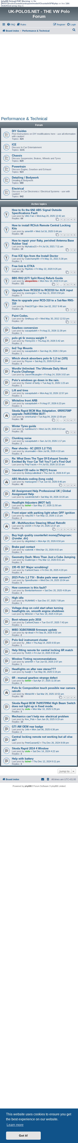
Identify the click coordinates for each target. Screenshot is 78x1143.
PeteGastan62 (32, 742)
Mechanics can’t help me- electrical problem (40, 716)
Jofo (27, 729)
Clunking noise (21, 438)
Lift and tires (20, 390)
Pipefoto (29, 269)
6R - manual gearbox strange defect (34, 677)
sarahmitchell (31, 497)
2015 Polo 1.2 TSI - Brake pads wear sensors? (41, 577)
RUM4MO (30, 600)
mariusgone (31, 481)
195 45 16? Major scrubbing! (30, 567)
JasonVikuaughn (33, 374)
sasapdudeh (31, 330)
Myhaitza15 (31, 246)
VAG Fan (29, 216)
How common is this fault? (29, 587)
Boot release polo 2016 (26, 619)
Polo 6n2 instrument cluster (30, 640)
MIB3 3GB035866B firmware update (34, 629)
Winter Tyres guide (24, 426)
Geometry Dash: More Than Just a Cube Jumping (43, 557)
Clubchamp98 (32, 258)
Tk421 (28, 653)
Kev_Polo (30, 719)
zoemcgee (30, 293)
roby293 (29, 515)
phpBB (28, 786)
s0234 (28, 526)
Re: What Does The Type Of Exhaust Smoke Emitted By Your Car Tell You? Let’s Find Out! (41, 460)
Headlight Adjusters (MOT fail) (31, 502)
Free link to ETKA (23, 266)
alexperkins (31, 281)
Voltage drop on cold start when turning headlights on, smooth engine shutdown (38, 609)
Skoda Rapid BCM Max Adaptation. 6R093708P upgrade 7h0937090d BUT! (42, 412)
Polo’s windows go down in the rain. (35, 380)
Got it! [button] (23, 1135)
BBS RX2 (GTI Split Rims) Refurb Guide (37, 278)
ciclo (27, 709)
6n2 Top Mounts (22, 348)
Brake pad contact (23, 546)
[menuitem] (11, 24)
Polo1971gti (31, 306)
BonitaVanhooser (33, 590)
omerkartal (30, 416)
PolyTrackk (31, 464)
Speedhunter (31, 580)
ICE (14, 144)
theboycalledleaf (33, 473)
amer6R (29, 231)
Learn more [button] (15, 1125)
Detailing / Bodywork (25, 177)
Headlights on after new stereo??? (34, 669)
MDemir (29, 614)
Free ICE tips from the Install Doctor (35, 255)
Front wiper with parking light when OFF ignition (43, 512)
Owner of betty (32, 383)
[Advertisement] (39, 75)
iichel (28, 505)
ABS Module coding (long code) (32, 478)
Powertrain (19, 166)
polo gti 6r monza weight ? (29, 338)
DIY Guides (19, 131)
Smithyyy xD (31, 318)
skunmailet (30, 451)
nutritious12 (31, 429)
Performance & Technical (24, 118)
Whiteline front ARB (24, 400)
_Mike (28, 643)
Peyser (28, 361)
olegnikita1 (30, 541)
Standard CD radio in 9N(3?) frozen (34, 470)
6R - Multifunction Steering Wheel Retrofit (38, 523)
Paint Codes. (20, 315)
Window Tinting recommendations (34, 658)
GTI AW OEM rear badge (27, 726)
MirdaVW (29, 694)
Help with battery (22, 758)
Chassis (17, 155)
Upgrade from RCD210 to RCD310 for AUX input (42, 290)
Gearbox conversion (25, 327)
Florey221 (30, 341)
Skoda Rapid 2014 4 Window (30, 748)
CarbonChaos (32, 570)
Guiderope (30, 560)
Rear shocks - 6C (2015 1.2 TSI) (32, 448)
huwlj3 (28, 672)
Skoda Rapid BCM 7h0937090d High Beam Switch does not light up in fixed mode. (44, 705)
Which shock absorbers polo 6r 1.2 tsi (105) (40, 358)
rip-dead (29, 632)
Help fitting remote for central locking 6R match (42, 650)
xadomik (29, 549)
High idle (18, 597)
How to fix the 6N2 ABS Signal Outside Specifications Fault (37, 211)
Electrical (18, 188)
